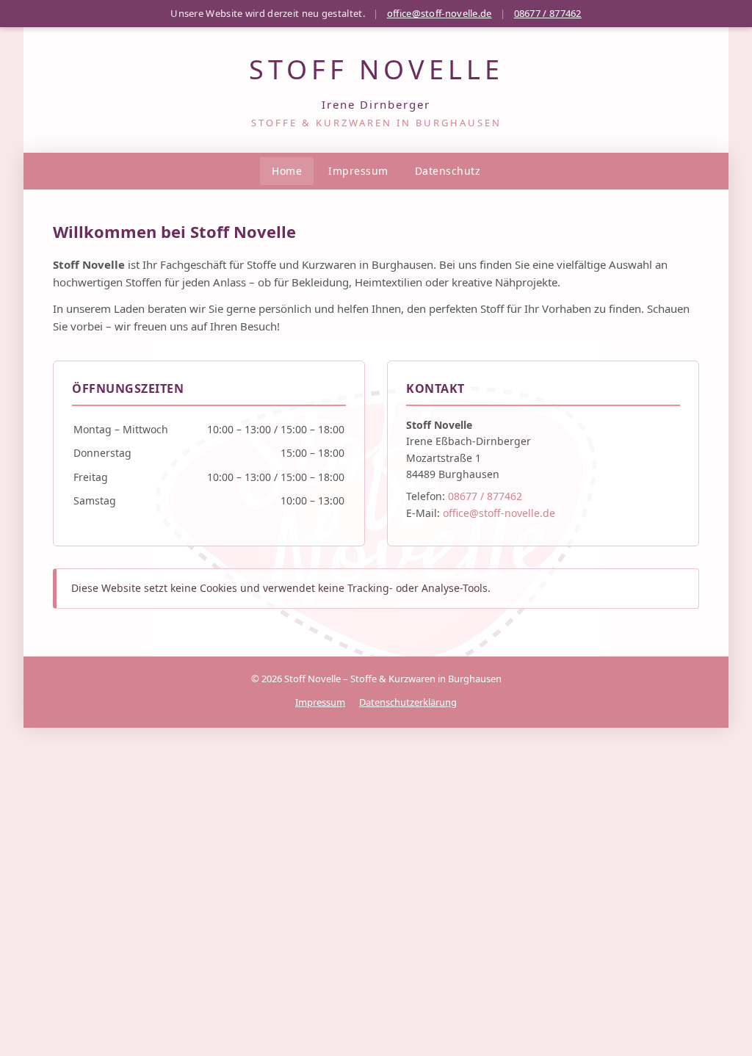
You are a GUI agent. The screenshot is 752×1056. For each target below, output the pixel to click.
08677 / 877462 (548, 13)
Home (287, 171)
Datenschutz (448, 171)
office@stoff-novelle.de (439, 13)
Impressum (358, 171)
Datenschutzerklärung (408, 702)
